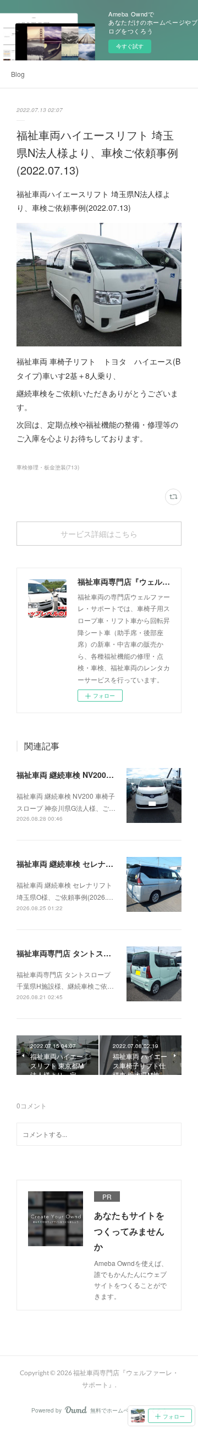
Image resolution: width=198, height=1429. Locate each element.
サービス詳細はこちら (99, 534)
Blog (18, 74)
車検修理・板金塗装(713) (47, 467)
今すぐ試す (130, 46)
